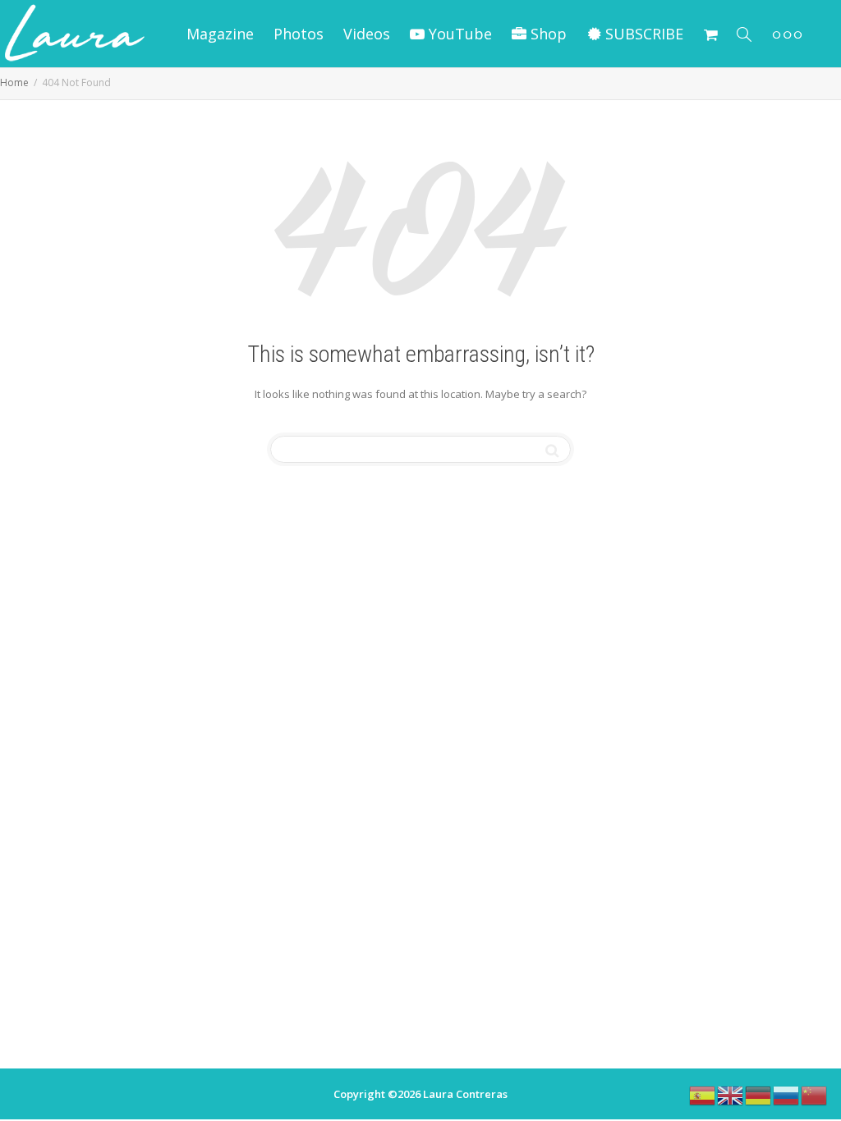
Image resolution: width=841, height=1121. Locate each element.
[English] (731, 1094)
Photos (298, 33)
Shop (546, 33)
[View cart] (710, 33)
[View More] (787, 33)
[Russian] (787, 1094)
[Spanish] (703, 1094)
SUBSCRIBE (642, 33)
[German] (759, 1094)
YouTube (458, 33)
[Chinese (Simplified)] (815, 1094)
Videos (366, 33)
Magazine (220, 33)
